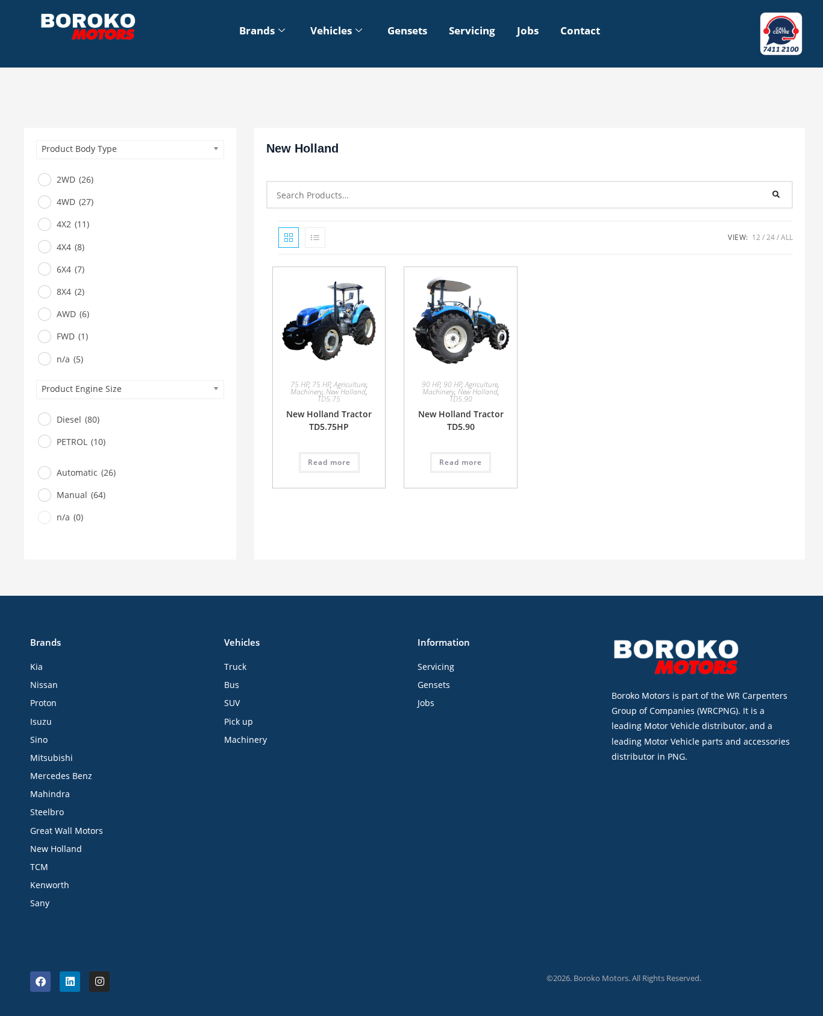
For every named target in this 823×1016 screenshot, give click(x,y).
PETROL (81, 441)
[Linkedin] (70, 981)
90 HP (431, 384)
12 (756, 237)
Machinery (306, 392)
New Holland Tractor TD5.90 (461, 420)
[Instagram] (99, 981)
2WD (75, 179)
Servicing (472, 30)
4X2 (73, 224)
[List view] (315, 237)
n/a (70, 359)
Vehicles (331, 30)
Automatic (86, 472)
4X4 (70, 247)
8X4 (70, 291)
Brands (257, 30)
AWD (73, 314)
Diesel (78, 419)
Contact (580, 30)
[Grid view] (288, 237)
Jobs (528, 30)
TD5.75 (329, 399)
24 (770, 237)
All (787, 237)
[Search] (777, 194)
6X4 (70, 269)
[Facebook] (40, 981)
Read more (329, 462)
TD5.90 (460, 399)
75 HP (299, 384)
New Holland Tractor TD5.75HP (329, 420)
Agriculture (350, 384)
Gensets (407, 30)
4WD (75, 202)
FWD (72, 336)
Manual (81, 495)
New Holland (346, 392)
